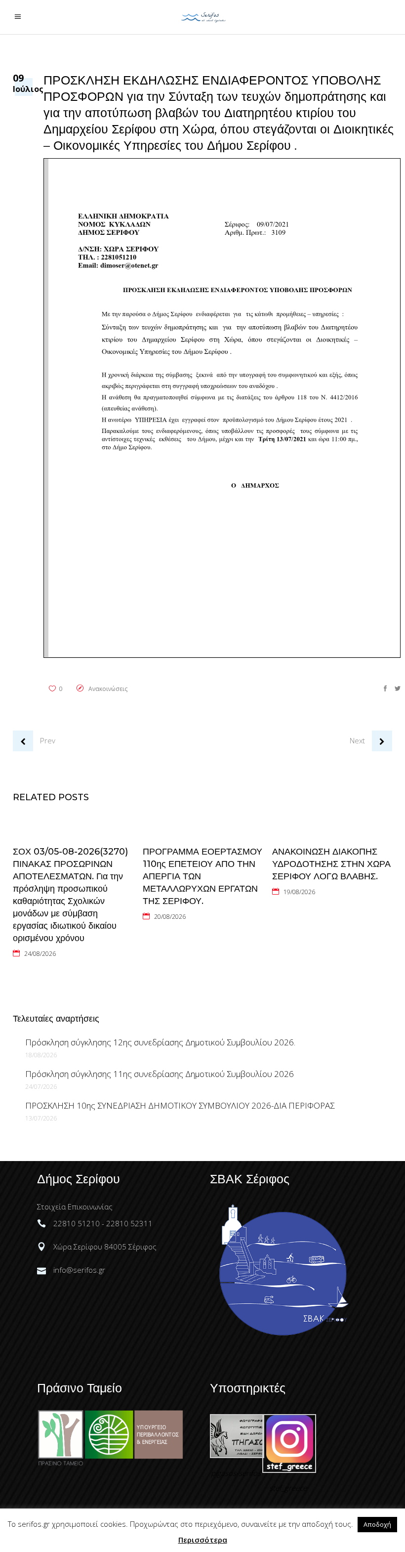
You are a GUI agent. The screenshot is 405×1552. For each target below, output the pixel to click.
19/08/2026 (299, 892)
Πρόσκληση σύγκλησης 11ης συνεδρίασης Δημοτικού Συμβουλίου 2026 (159, 1073)
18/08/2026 (41, 1055)
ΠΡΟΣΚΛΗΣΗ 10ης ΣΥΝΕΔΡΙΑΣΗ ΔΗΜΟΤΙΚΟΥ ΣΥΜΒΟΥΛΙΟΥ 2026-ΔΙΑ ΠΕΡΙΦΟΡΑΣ (179, 1105)
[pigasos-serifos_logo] (237, 1455)
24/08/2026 (40, 953)
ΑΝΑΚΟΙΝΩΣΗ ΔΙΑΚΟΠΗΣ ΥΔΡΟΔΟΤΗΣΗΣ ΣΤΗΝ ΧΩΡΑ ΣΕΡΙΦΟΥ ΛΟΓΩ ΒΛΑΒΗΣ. (331, 864)
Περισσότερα (202, 1540)
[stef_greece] (289, 1470)
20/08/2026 (170, 916)
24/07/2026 (41, 1086)
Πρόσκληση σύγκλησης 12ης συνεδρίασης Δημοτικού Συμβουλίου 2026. (160, 1042)
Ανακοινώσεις (107, 689)
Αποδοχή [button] (377, 1524)
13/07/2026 (41, 1118)
